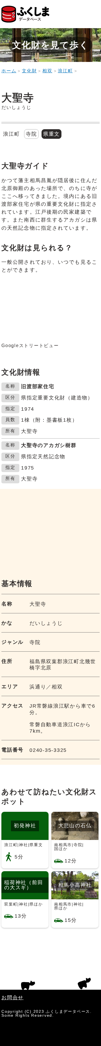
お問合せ (12, 997)
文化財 (29, 70)
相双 (47, 70)
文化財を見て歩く (50, 45)
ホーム (8, 70)
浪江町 (65, 70)
